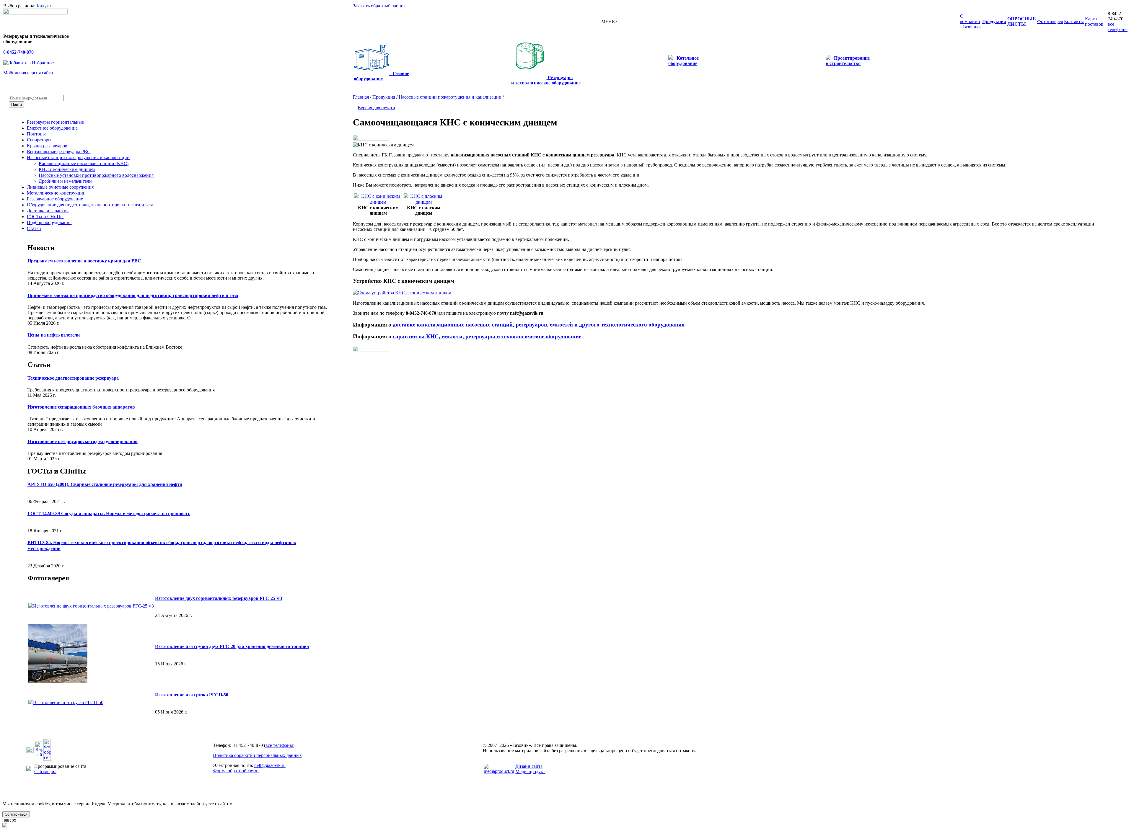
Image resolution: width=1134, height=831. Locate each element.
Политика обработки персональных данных (257, 755)
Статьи (34, 228)
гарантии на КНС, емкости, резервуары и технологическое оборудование (487, 336)
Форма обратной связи (236, 770)
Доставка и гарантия (48, 210)
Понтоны (36, 133)
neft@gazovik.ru (270, 765)
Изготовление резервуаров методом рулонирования (82, 441)
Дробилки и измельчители (65, 181)
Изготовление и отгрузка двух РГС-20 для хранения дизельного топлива (232, 646)
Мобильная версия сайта (28, 72)
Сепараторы (39, 139)
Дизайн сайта (528, 766)
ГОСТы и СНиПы (45, 216)
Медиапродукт (530, 771)
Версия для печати (376, 107)
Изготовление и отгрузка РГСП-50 (191, 694)
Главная (361, 96)
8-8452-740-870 (18, 52)
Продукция (383, 96)
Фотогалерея (48, 578)
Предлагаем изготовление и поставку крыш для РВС (84, 260)
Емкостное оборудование (52, 127)
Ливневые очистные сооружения (60, 187)
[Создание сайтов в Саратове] (499, 771)
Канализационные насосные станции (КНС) (83, 163)
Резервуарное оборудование (55, 198)
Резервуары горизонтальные (55, 122)
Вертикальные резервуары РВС (58, 151)
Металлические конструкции (56, 192)
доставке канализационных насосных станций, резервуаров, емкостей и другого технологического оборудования (539, 324)
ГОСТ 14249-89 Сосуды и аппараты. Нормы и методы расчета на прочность (108, 513)
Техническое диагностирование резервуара (73, 378)
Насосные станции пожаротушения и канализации (78, 157)
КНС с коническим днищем (67, 169)
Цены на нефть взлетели (53, 334)
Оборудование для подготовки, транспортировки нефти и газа (90, 204)
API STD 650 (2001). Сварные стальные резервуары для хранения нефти (104, 484)
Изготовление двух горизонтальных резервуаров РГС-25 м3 (218, 598)
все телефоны (1118, 27)
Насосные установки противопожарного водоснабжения (96, 175)
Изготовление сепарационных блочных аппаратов (81, 406)
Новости (41, 248)
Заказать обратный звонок (379, 5)
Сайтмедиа (45, 771)
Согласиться (16, 814)
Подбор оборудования (49, 222)
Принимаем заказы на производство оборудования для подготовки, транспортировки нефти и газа (132, 295)
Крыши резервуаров (47, 145)
